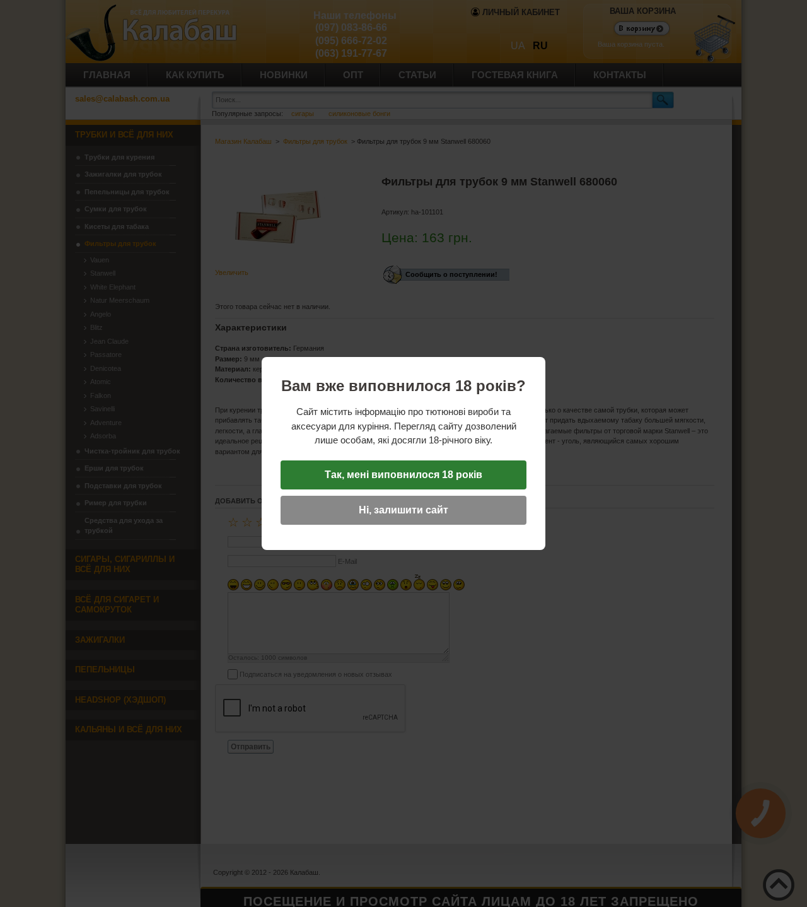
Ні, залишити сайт (403, 510)
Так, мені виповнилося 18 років (403, 474)
